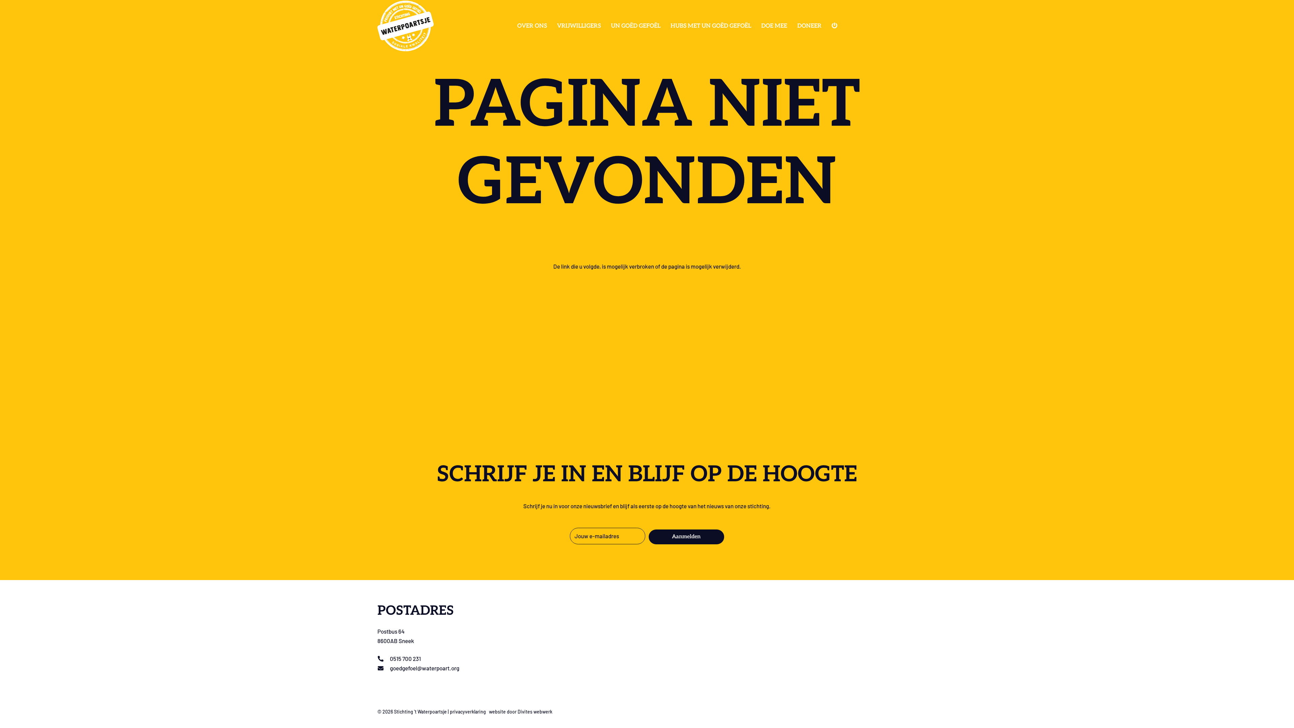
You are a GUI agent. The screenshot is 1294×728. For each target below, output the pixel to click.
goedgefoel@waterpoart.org (424, 668)
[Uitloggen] (835, 26)
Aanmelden (686, 537)
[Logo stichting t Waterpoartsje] (405, 26)
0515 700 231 (405, 658)
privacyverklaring (468, 712)
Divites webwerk (535, 712)
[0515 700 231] (383, 659)
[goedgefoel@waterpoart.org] (383, 668)
